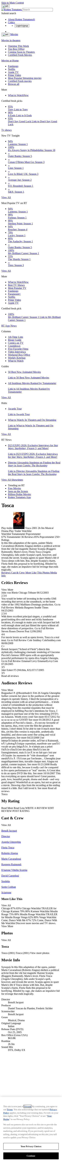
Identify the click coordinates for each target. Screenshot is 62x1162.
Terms (10, 1109)
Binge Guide (14, 340)
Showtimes (17, 479)
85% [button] (36, 537)
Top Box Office (16, 49)
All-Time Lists (15, 337)
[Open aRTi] (5, 6)
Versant (27, 1106)
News (13, 325)
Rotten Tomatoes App (19, 497)
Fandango (13, 66)
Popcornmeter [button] (47, 537)
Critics (11, 22)
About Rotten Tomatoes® (21, 19)
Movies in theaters (10, 40)
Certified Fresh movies (20, 81)
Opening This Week (18, 46)
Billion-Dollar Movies (19, 494)
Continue (31, 1156)
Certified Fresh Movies (20, 55)
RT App (5, 325)
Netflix (11, 69)
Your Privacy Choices (31, 1146)
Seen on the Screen (18, 491)
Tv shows (6, 130)
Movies (14, 34)
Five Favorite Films (18, 348)
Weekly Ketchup (16, 357)
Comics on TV (15, 342)
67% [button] (3, 537)
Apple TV (13, 72)
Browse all (13, 84)
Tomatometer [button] (14, 537)
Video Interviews (17, 351)
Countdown (14, 345)
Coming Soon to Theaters (21, 52)
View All (6, 197)
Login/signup (22, 25)
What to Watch (18, 95)
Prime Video (14, 75)
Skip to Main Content (12, 2)
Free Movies (14, 488)
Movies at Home (10, 60)
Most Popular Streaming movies (24, 78)
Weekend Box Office (19, 354)
